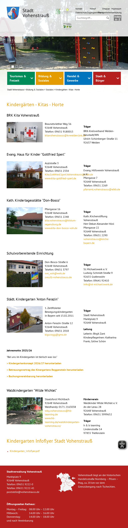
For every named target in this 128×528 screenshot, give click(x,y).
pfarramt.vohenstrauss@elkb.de (102, 189)
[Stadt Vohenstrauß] (28, 14)
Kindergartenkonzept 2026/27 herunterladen (35, 363)
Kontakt (79, 8)
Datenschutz (81, 12)
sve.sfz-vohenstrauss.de (58, 277)
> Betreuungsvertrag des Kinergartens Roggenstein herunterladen (45, 369)
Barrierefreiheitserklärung (110, 12)
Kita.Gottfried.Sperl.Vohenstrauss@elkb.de (69, 174)
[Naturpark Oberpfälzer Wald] (57, 11)
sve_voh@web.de (55, 273)
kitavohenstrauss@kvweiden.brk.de (65, 135)
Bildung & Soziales (35, 89)
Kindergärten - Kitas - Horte (68, 89)
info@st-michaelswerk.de (98, 284)
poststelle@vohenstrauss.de (23, 492)
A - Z (117, 19)
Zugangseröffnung (95, 12)
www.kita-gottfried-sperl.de (60, 178)
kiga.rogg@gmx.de (56, 334)
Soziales (49, 89)
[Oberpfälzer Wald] (67, 10)
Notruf (93, 8)
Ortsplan (106, 8)
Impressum (116, 8)
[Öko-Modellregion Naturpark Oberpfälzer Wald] (67, 26)
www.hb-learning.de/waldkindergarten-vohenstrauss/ (62, 421)
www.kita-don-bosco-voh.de (61, 228)
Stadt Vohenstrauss (15, 89)
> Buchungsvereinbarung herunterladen (30, 376)
